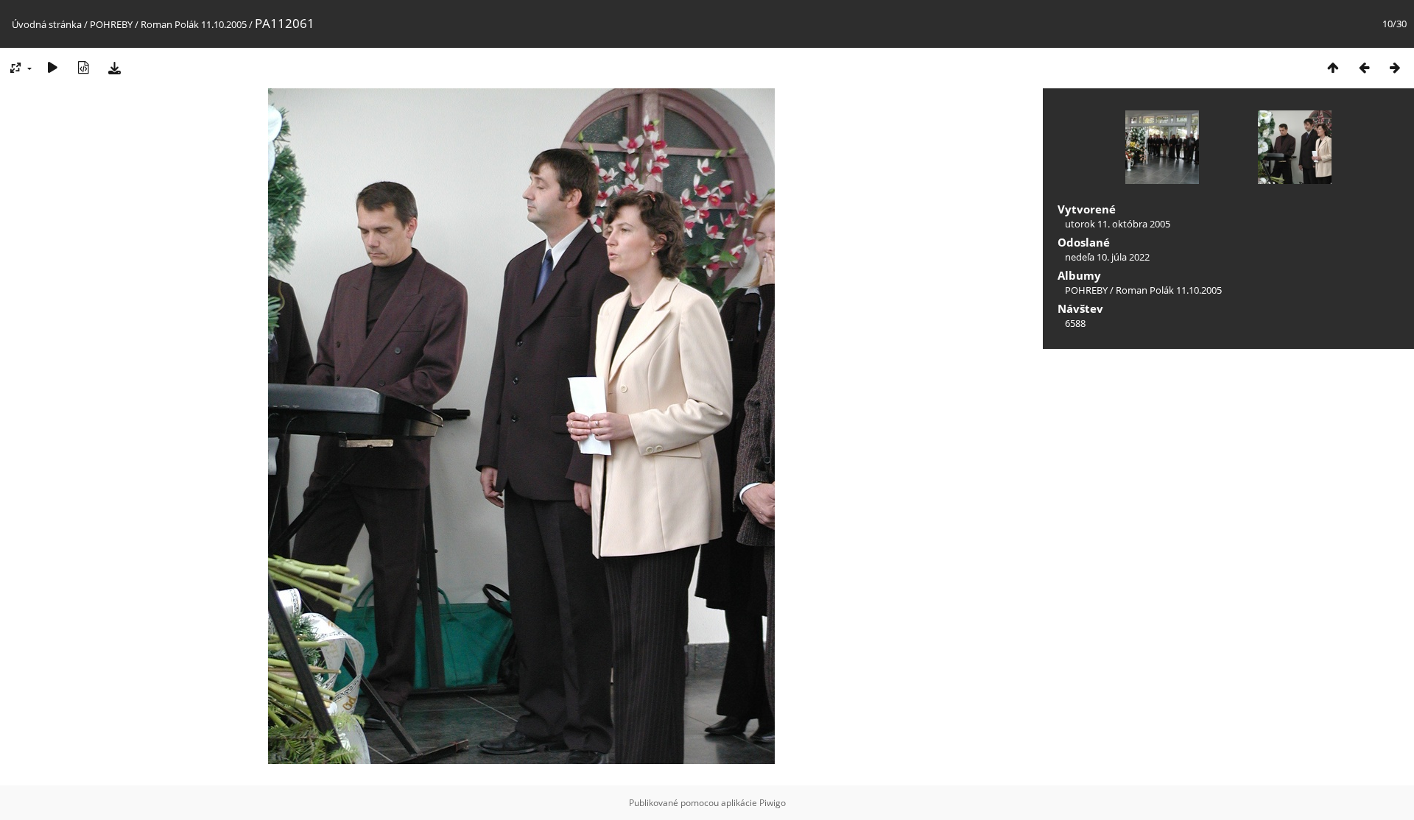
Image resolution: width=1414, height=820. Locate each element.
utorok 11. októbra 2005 (1117, 223)
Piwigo (772, 802)
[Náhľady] (1333, 67)
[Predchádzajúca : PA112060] (1363, 67)
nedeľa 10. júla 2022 (1107, 257)
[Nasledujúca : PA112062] (1394, 67)
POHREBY (111, 24)
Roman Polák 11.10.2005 (194, 24)
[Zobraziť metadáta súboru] (83, 67)
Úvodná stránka (47, 24)
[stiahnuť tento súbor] (114, 67)
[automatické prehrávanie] (52, 67)
